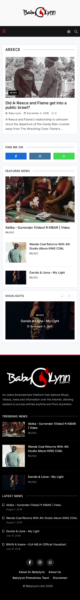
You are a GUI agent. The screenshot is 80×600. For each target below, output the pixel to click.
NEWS (13, 92)
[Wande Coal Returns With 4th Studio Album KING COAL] (15, 252)
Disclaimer (60, 577)
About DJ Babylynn (32, 572)
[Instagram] (39, 156)
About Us (55, 572)
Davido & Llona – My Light (47, 272)
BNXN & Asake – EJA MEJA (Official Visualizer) (36, 544)
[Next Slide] (69, 296)
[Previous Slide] (62, 296)
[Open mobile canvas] (4, 31)
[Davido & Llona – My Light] (15, 277)
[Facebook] (16, 156)
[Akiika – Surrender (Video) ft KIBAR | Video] (40, 199)
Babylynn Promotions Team (31, 577)
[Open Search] (76, 31)
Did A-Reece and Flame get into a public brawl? (36, 105)
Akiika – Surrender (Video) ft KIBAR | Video (37, 227)
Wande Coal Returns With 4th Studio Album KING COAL (41, 518)
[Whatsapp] (64, 156)
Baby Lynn (15, 113)
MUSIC (9, 232)
